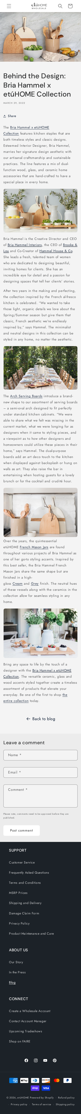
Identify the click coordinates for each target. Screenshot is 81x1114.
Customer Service (22, 862)
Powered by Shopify (42, 1097)
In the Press (17, 972)
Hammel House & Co (55, 250)
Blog (12, 982)
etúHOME (23, 1097)
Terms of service (41, 1104)
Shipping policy (65, 1104)
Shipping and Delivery (25, 903)
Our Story (16, 962)
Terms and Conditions (25, 882)
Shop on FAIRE (20, 1041)
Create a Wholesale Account (29, 1011)
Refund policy (66, 1097)
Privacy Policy (19, 923)
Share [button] (12, 116)
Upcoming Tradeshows (25, 1031)
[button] (9, 6)
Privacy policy (19, 1104)
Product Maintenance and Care (31, 933)
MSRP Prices (18, 893)
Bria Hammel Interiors (25, 244)
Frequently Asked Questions (29, 872)
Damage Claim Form (24, 913)
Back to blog (43, 719)
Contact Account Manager (28, 1021)
